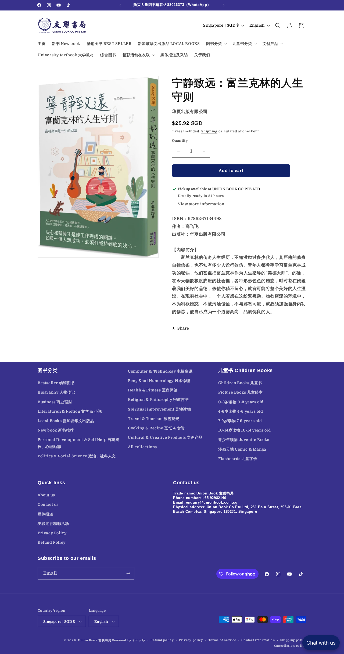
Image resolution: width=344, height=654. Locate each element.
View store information (201, 204)
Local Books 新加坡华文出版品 (66, 421)
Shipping (209, 131)
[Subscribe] (128, 573)
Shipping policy (293, 640)
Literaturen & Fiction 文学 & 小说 (70, 411)
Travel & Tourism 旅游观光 (154, 418)
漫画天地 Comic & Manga (242, 449)
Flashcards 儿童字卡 (237, 459)
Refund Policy (52, 542)
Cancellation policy (290, 646)
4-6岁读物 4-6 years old (240, 411)
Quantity (180, 141)
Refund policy (162, 640)
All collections (142, 447)
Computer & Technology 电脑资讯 (160, 371)
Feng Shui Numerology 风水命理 (159, 381)
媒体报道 (45, 514)
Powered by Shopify (128, 640)
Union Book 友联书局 (94, 640)
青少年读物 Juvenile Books (243, 439)
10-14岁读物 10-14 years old (244, 430)
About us (46, 495)
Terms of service (222, 640)
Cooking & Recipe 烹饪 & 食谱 (156, 428)
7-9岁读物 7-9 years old (240, 421)
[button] (216, 43)
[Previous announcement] (120, 5)
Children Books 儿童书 (240, 383)
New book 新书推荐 (56, 430)
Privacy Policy (52, 533)
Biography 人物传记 (56, 392)
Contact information (258, 640)
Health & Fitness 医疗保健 (153, 390)
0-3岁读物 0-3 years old (241, 402)
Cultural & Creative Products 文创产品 (165, 437)
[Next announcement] (224, 5)
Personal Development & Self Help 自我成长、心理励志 (78, 442)
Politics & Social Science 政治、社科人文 (77, 456)
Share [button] (183, 328)
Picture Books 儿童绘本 (240, 392)
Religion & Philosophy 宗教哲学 (158, 399)
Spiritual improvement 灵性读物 (159, 409)
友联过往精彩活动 (53, 523)
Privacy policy (191, 640)
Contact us (48, 504)
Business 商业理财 (55, 402)
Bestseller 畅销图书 (56, 383)
